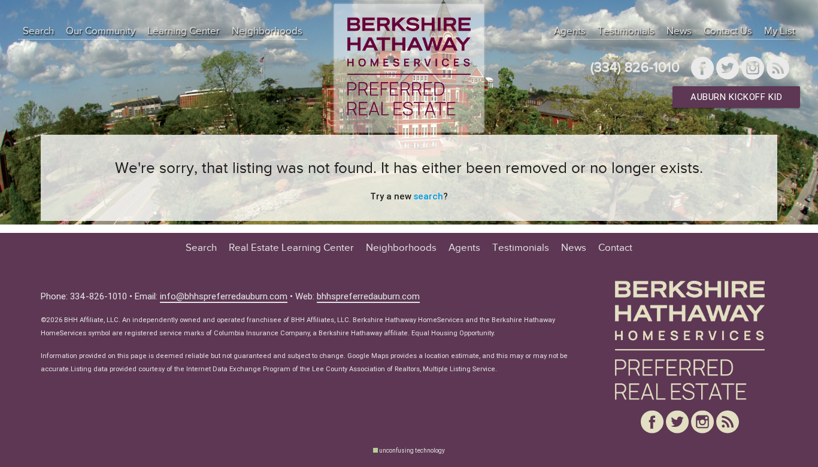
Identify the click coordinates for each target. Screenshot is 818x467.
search (428, 196)
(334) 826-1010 (635, 68)
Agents (570, 31)
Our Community (100, 31)
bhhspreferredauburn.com (368, 296)
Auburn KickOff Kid (736, 96)
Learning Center (183, 31)
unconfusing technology (412, 450)
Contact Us (728, 31)
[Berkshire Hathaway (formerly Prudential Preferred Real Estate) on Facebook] (702, 69)
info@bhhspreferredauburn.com (223, 296)
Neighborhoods (267, 31)
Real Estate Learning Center (291, 248)
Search (38, 31)
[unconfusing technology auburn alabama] (375, 450)
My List (779, 31)
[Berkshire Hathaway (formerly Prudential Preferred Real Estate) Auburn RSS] (778, 69)
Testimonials (626, 31)
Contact (615, 248)
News (679, 31)
